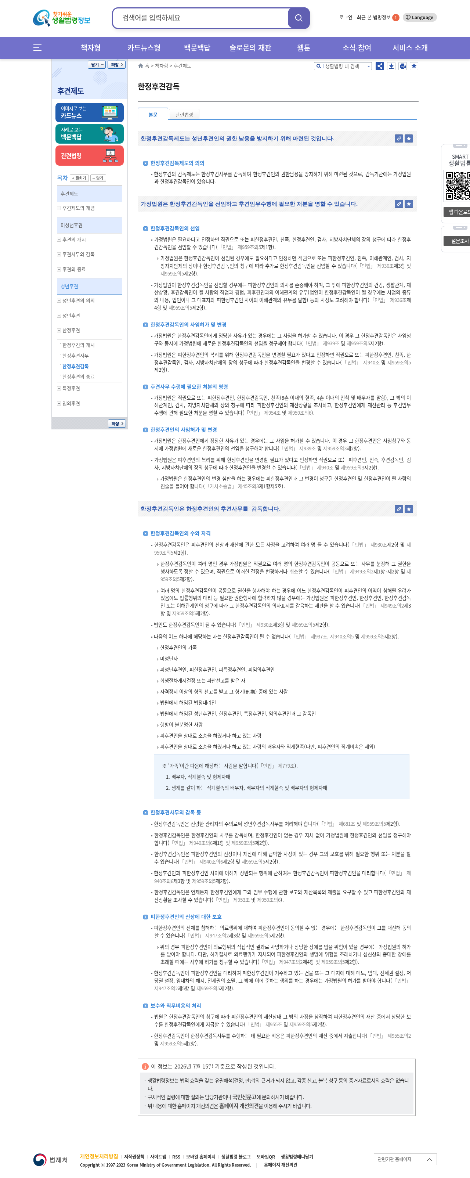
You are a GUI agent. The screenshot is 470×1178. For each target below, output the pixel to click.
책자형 (91, 47)
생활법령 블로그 (236, 1156)
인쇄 (402, 66)
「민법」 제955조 (264, 1024)
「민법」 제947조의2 (207, 935)
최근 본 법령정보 (377, 17)
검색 (299, 17)
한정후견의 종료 (78, 376)
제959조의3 (334, 448)
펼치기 (79, 178)
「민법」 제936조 (375, 265)
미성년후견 (72, 224)
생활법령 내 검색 (342, 65)
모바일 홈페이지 (201, 1156)
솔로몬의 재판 (250, 47)
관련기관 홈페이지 (394, 1159)
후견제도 (70, 90)
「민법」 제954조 (262, 412)
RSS (176, 1156)
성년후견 (69, 285)
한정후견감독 (75, 366)
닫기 (97, 65)
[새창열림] (50, 1156)
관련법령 (184, 114)
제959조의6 (298, 412)
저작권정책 (134, 1156)
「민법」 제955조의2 (389, 1035)
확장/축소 (117, 65)
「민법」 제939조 (321, 343)
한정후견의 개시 (78, 344)
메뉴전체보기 (39, 47)
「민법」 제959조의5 (239, 247)
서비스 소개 (410, 47)
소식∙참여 (357, 47)
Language (422, 17)
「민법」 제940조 (360, 362)
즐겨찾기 (414, 66)
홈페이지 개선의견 (280, 1164)
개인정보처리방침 (99, 1156)
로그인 (345, 17)
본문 (153, 114)
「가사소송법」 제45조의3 (232, 486)
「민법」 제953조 (231, 899)
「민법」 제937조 (309, 636)
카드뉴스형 (143, 47)
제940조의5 (341, 636)
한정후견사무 (75, 355)
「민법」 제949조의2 (352, 571)
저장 (391, 66)
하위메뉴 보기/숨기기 (59, 208)
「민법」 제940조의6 (191, 842)
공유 (380, 66)
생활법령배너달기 (297, 1156)
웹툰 (303, 47)
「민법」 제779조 (276, 765)
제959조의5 (172, 273)
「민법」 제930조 (368, 544)
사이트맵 (158, 1156)
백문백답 (197, 47)
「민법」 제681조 (337, 823)
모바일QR (266, 1156)
